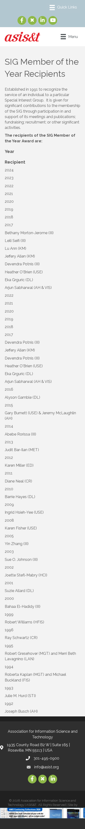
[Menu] (63, 8)
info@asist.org (46, 767)
